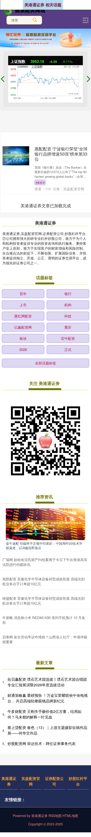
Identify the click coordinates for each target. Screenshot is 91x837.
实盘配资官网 (30, 781)
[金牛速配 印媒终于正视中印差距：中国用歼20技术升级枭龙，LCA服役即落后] (45, 523)
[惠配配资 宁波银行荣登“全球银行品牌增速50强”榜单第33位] (16, 155)
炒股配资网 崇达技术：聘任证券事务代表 (41, 743)
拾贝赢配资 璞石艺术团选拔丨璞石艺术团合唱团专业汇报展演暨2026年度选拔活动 (47, 682)
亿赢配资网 (23, 327)
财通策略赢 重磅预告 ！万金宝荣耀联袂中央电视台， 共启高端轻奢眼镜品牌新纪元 (47, 698)
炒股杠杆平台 (78, 781)
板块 (23, 338)
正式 (67, 349)
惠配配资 (40, 182)
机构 (67, 304)
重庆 (67, 327)
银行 (67, 293)
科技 (67, 315)
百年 (23, 293)
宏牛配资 (68, 338)
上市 (23, 304)
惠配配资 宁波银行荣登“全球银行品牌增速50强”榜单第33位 (61, 154)
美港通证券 (8, 781)
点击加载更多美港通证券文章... (46, 205)
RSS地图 (55, 815)
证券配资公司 (54, 781)
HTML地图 (70, 815)
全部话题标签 (45, 363)
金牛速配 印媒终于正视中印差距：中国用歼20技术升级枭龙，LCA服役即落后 (44, 545)
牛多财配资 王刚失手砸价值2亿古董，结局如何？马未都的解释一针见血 (44, 714)
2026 (23, 349)
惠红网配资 (23, 315)
